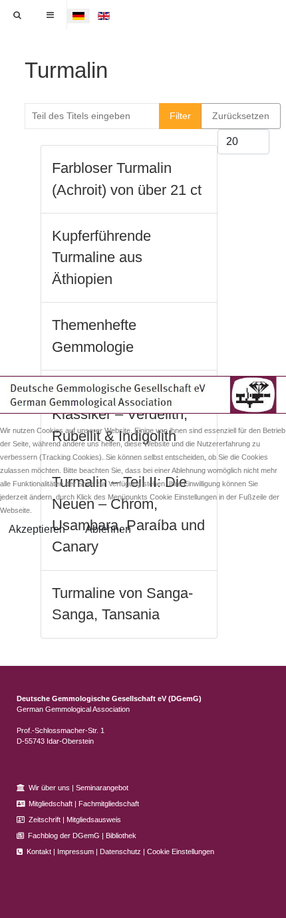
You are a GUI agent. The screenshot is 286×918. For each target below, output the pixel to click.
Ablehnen (108, 529)
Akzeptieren (37, 529)
